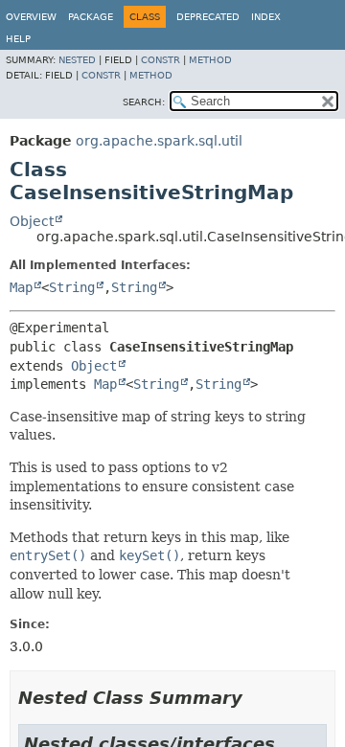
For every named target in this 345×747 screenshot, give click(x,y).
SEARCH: (144, 102)
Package (90, 16)
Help (18, 39)
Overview (31, 16)
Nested (77, 60)
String (72, 287)
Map (21, 287)
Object (32, 221)
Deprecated (208, 16)
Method (210, 60)
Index (266, 16)
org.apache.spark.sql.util (159, 140)
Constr (160, 60)
